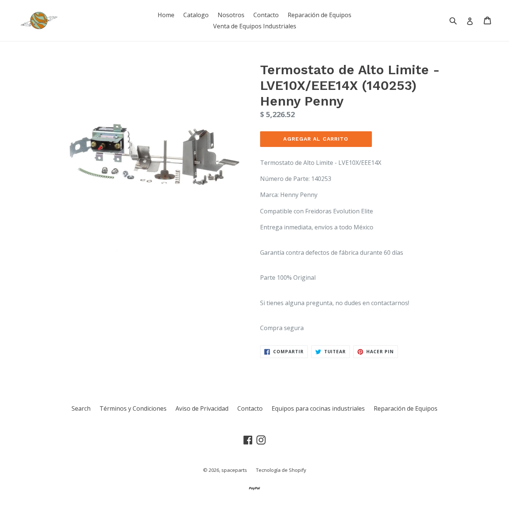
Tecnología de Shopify (281, 470)
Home (166, 15)
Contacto (266, 15)
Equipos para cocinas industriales (318, 408)
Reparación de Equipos (319, 15)
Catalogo (196, 15)
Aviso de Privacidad (202, 408)
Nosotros (231, 15)
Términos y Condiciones (133, 408)
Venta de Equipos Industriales (254, 26)
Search (81, 408)
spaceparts (234, 470)
